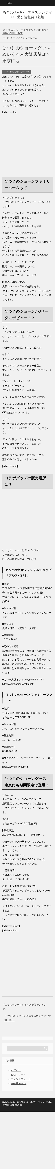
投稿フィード (18, 1074)
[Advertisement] (27, 144)
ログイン (16, 1070)
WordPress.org (19, 1083)
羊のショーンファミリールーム (17, 72)
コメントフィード (21, 1079)
